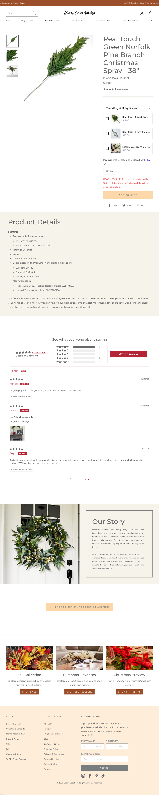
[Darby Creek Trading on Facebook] (90, 776)
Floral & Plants (12, 739)
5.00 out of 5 (38, 352)
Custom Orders (13, 754)
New (8, 21)
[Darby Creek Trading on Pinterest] (96, 776)
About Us (48, 724)
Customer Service (52, 744)
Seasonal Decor (13, 724)
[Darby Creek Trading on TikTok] (103, 776)
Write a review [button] (128, 354)
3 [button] (81, 479)
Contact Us (49, 769)
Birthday (112, 741)
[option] (57, 71)
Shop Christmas (129, 692)
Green (109, 171)
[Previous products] (142, 108)
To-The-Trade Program (16, 759)
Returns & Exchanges (54, 754)
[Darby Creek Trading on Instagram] (83, 776)
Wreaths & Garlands (52, 21)
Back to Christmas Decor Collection (81, 607)
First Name (88, 741)
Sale (151, 21)
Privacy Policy (50, 764)
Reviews (48, 729)
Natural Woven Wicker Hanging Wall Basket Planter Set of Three (136, 146)
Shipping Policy (51, 749)
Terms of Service (51, 759)
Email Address (90, 754)
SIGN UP (104, 768)
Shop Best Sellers (80, 692)
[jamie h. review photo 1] (17, 433)
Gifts (8, 744)
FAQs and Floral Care (53, 734)
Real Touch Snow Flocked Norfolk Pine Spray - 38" (136, 132)
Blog (46, 739)
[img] (16, 379)
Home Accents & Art (130, 21)
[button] (110, 89)
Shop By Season (27, 21)
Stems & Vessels (77, 21)
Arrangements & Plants (102, 21)
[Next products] (149, 108)
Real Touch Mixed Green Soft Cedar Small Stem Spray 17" (136, 117)
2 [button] (76, 479)
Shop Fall (29, 692)
